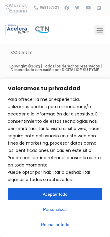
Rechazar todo (55, 224)
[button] (99, 30)
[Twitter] (77, 7)
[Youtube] (88, 7)
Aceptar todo (55, 194)
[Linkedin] (98, 7)
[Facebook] (66, 7)
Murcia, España (18, 8)
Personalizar (55, 209)
